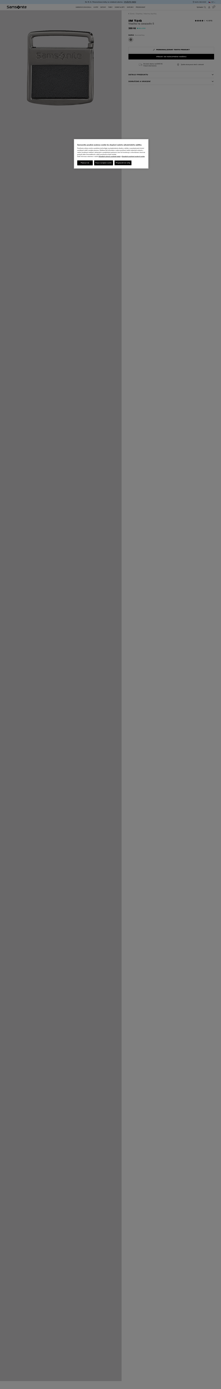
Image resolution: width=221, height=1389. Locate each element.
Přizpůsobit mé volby (123, 163)
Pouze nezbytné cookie (103, 163)
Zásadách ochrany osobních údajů (109, 156)
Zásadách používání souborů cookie (133, 156)
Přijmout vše (85, 163)
